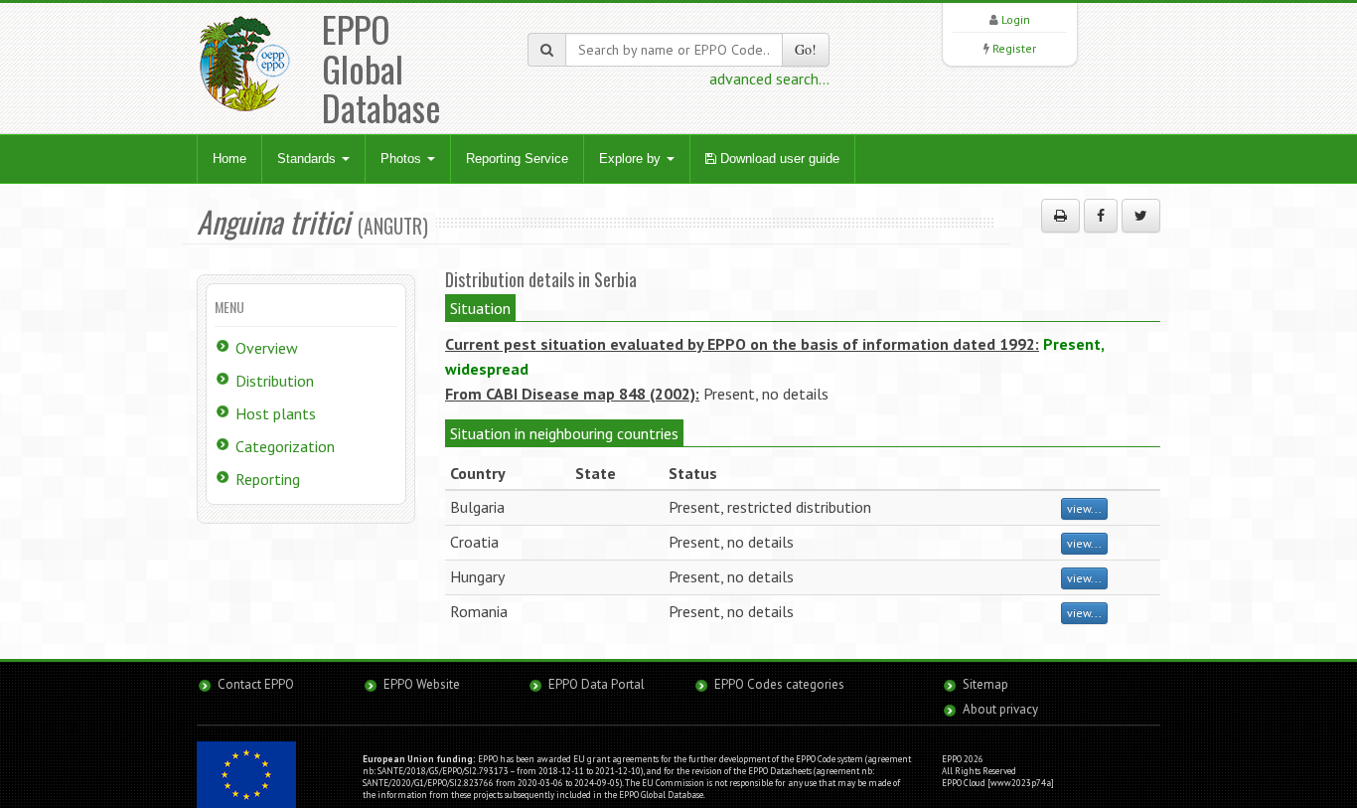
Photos (402, 158)
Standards (308, 158)
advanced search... (769, 78)
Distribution (274, 381)
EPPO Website (421, 684)
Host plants (275, 413)
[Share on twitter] (1141, 216)
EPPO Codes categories (779, 684)
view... (1084, 508)
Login (1015, 19)
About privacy (1000, 709)
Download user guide (777, 158)
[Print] (1060, 216)
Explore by (632, 158)
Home (229, 158)
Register (1014, 48)
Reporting (267, 479)
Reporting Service (517, 158)
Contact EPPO (256, 684)
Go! (806, 49)
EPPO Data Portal (596, 684)
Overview (266, 348)
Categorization (285, 446)
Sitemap (985, 684)
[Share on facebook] (1101, 216)
